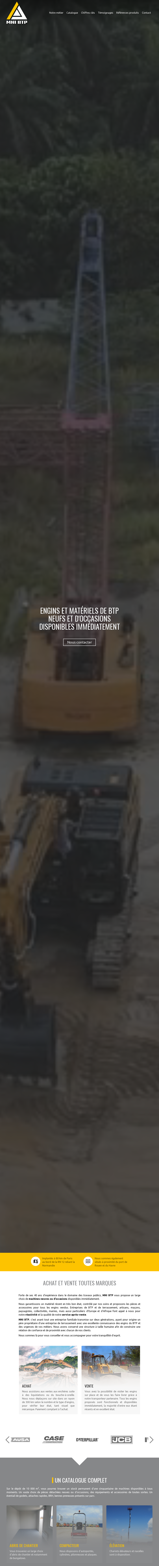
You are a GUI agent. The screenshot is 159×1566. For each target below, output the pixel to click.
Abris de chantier (24, 1545)
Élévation (116, 1545)
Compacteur (69, 1545)
